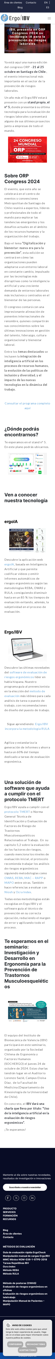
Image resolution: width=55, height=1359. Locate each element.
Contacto (31, 2)
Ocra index (9, 1266)
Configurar (15, 1344)
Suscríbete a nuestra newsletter (25, 1187)
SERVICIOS (9, 1212)
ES (47, 7)
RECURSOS (9, 1219)
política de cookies (22, 1338)
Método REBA (11, 1270)
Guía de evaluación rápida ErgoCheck (24, 1252)
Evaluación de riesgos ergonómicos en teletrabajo (25, 1295)
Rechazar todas (36, 1344)
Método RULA (11, 1273)
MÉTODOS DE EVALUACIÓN (19, 1246)
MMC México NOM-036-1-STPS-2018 (25, 1259)
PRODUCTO (10, 1208)
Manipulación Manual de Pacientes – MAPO (23, 1302)
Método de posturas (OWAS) (19, 1283)
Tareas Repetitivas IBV (16, 1263)
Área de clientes (13, 2)
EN (46, 2)
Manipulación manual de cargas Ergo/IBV (26, 1255)
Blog (20, 7)
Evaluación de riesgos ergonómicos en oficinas (25, 1288)
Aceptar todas (27, 1350)
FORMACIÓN (10, 1215)
